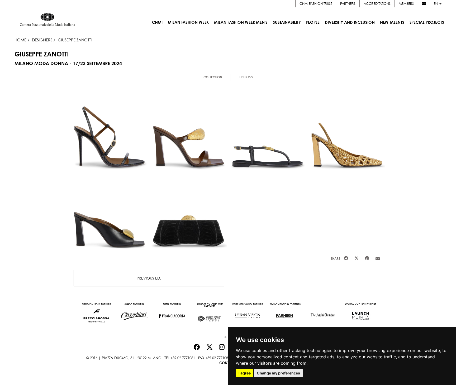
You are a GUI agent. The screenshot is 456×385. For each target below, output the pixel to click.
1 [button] (224, 336)
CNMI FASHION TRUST (316, 4)
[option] (96, 313)
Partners (347, 4)
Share (335, 259)
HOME (20, 39)
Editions (246, 77)
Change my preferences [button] (278, 373)
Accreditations (377, 4)
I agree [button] (245, 373)
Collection (212, 77)
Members (406, 4)
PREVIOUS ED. (149, 278)
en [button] (436, 4)
